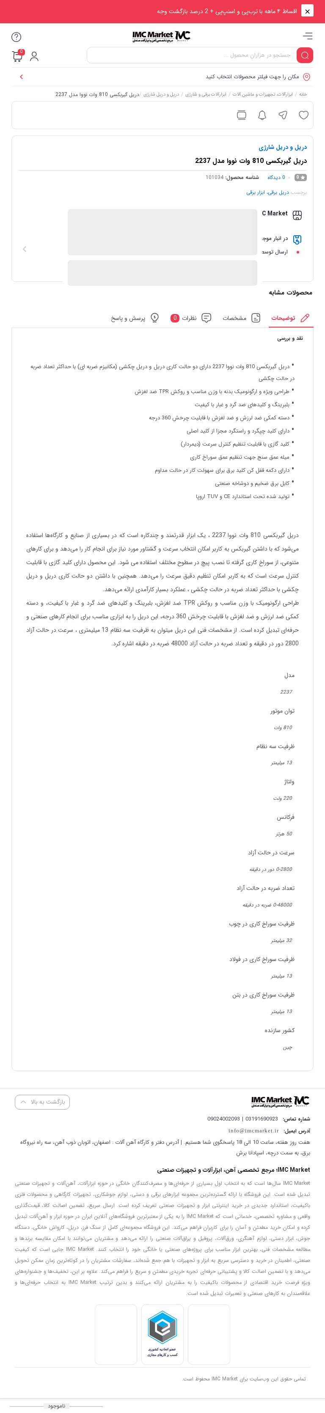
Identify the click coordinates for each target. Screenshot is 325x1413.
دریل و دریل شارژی (161, 95)
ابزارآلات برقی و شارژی (205, 95)
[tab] (291, 320)
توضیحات (283, 317)
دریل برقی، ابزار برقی (267, 192)
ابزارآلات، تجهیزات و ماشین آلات (263, 95)
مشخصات (234, 317)
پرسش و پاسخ (128, 317)
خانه (303, 95)
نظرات (185, 317)
